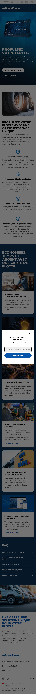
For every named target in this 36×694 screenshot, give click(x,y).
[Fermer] (30, 334)
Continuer (18, 355)
